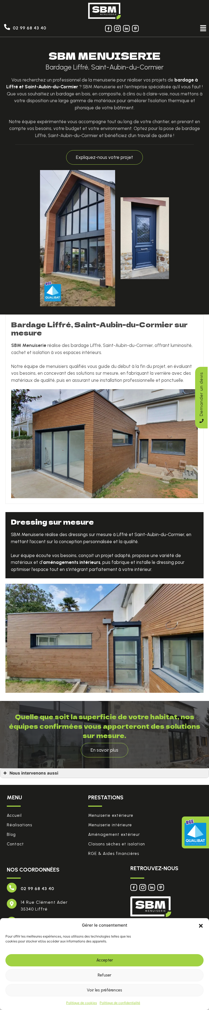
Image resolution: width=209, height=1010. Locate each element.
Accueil (14, 815)
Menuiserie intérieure (110, 824)
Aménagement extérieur (114, 834)
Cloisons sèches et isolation (116, 844)
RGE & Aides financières (113, 853)
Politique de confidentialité (120, 1003)
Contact (15, 844)
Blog (11, 834)
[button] (201, 925)
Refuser (104, 975)
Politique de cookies (81, 1003)
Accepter (104, 960)
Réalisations (19, 824)
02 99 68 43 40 (29, 28)
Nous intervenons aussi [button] (34, 773)
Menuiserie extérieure (110, 815)
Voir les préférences (104, 990)
